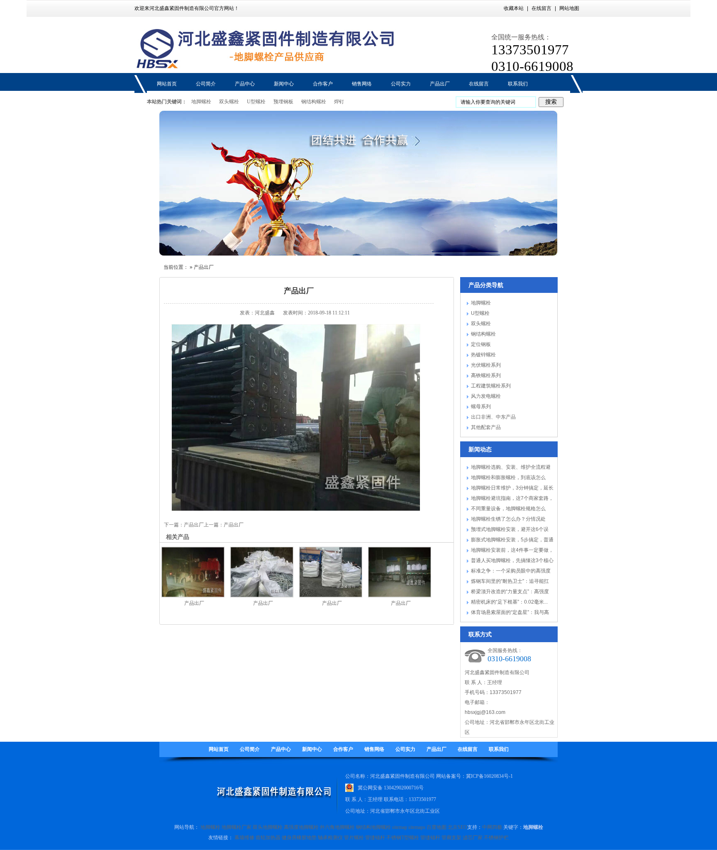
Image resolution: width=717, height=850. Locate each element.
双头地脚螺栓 (268, 827)
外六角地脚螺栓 (337, 827)
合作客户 (343, 749)
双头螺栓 (229, 102)
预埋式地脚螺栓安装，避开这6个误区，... (510, 530)
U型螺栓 (256, 102)
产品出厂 (204, 267)
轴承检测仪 (330, 837)
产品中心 (281, 749)
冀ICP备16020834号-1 (489, 776)
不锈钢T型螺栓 (402, 837)
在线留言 (541, 8)
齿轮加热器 (268, 837)
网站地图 (569, 8)
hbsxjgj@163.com (485, 712)
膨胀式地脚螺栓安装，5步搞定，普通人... (512, 541)
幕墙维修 (244, 837)
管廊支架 (451, 837)
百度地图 (436, 827)
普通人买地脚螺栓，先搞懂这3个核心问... (512, 562)
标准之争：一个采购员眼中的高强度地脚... (511, 572)
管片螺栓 (354, 837)
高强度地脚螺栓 (301, 827)
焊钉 (339, 102)
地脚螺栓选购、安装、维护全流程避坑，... (511, 468)
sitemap (399, 827)
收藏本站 (514, 8)
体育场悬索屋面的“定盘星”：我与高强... (510, 613)
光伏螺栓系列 (486, 365)
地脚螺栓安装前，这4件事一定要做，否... (512, 551)
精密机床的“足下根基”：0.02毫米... (509, 602)
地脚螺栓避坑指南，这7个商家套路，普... (512, 499)
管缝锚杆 (375, 837)
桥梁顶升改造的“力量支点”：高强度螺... (510, 593)
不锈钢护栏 (496, 837)
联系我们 (499, 749)
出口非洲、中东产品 (493, 417)
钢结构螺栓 (313, 102)
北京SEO (457, 827)
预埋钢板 (283, 102)
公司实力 (405, 749)
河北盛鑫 (265, 313)
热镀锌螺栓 (483, 355)
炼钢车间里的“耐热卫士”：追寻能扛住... (510, 582)
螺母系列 (481, 406)
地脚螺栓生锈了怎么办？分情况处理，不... (508, 520)
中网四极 (492, 827)
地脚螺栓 (201, 102)
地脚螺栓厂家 (236, 827)
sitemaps (416, 827)
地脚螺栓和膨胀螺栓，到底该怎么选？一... (508, 479)
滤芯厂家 (473, 837)
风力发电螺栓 (486, 396)
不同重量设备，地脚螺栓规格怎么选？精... (508, 510)
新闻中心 (312, 749)
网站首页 (219, 749)
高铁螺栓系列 (486, 375)
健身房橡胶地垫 (299, 837)
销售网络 (374, 749)
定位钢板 (481, 344)
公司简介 (250, 749)
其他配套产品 (486, 427)
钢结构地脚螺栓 (373, 827)
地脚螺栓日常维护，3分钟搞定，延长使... (512, 489)
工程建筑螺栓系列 (491, 386)
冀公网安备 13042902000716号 (391, 786)
